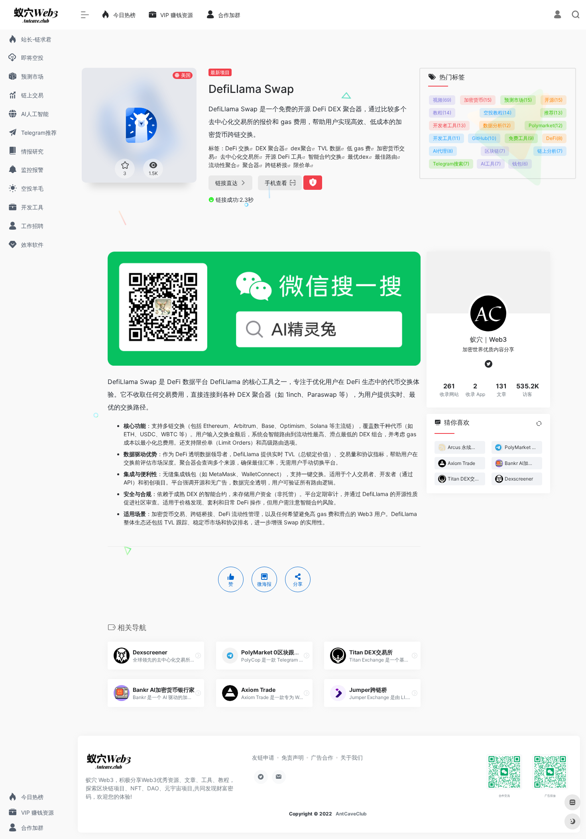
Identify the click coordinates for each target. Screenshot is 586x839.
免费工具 (521, 138)
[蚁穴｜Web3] (109, 764)
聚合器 (250, 164)
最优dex (358, 156)
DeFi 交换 (237, 148)
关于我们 (351, 757)
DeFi (554, 138)
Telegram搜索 (451, 164)
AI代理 (443, 151)
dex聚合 (301, 148)
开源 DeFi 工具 (283, 156)
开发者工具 (449, 125)
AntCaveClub (351, 814)
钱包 (520, 164)
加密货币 (478, 100)
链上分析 (549, 151)
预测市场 (518, 100)
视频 (442, 100)
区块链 (495, 151)
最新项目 (220, 72)
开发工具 (446, 138)
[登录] (557, 15)
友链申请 (263, 757)
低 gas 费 (359, 148)
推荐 (553, 113)
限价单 (301, 164)
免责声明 (292, 757)
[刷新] (539, 423)
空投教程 (497, 113)
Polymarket (545, 125)
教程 (442, 113)
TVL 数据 (329, 148)
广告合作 (322, 757)
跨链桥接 (276, 164)
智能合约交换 (325, 156)
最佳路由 (386, 156)
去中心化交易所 (239, 156)
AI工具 (491, 164)
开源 (553, 100)
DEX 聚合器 (270, 148)
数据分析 (497, 125)
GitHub (484, 138)
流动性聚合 (222, 164)
